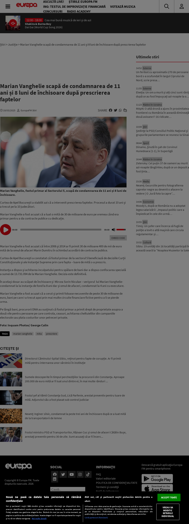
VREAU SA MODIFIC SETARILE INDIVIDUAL (167, 512)
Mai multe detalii (39, 518)
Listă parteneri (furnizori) (96, 517)
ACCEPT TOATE (169, 497)
